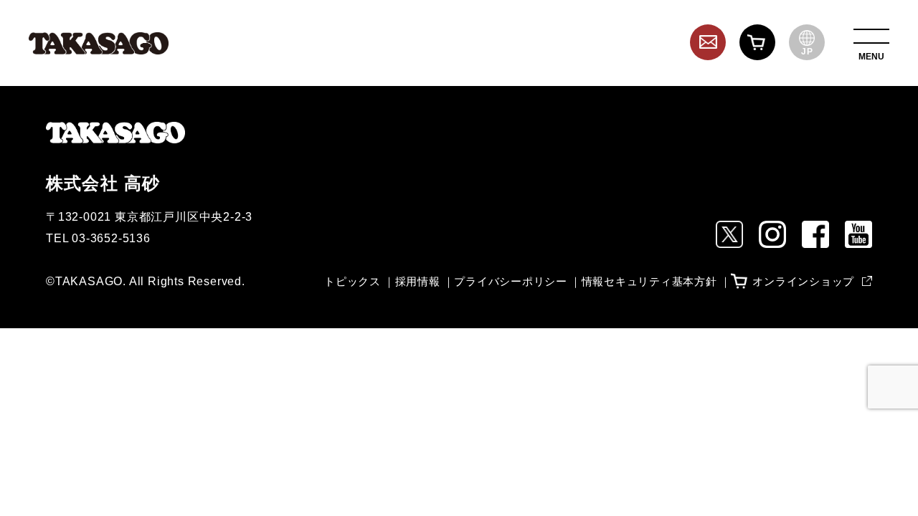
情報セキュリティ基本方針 (649, 281)
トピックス (352, 281)
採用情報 (417, 281)
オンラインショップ (803, 281)
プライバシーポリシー (510, 281)
